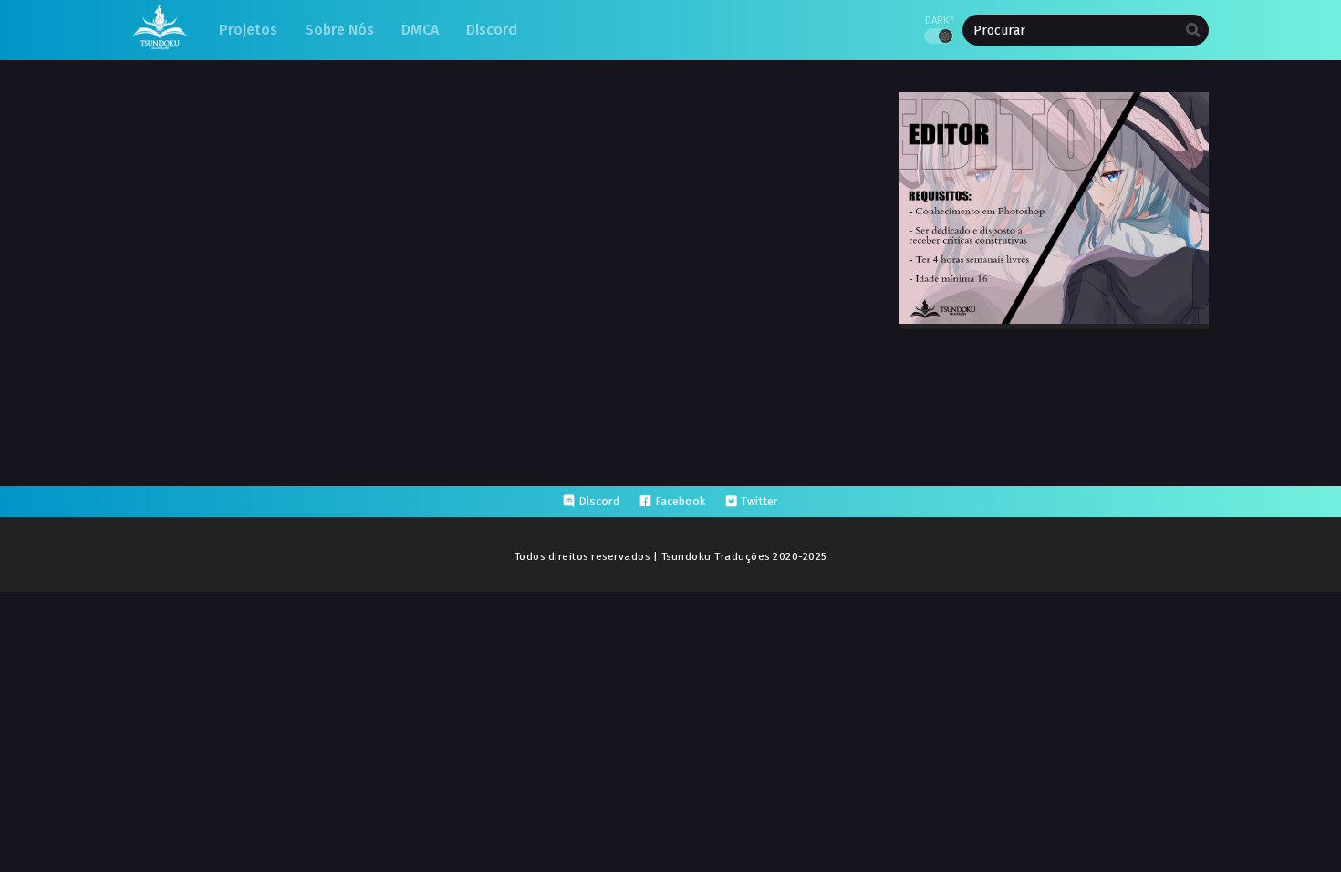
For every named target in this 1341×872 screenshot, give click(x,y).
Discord (598, 501)
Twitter (759, 501)
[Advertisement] (670, 640)
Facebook (680, 501)
